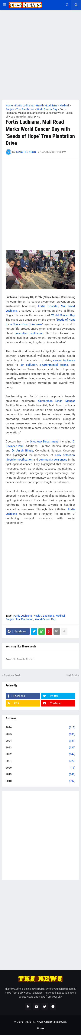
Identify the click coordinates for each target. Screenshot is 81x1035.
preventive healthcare (29, 333)
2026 (40, 727)
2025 (40, 734)
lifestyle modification (19, 459)
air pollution (29, 364)
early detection (65, 455)
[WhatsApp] (41, 631)
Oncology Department (44, 441)
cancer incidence (64, 360)
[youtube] (36, 1006)
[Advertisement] (40, 54)
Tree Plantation (24, 619)
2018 (40, 780)
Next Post (71, 675)
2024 (40, 740)
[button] (4, 5)
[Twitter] (34, 631)
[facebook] (53, 1006)
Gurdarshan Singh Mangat (56, 401)
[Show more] (64, 631)
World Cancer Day (63, 315)
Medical (60, 615)
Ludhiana (48, 615)
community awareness (53, 459)
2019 (40, 774)
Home (40, 1028)
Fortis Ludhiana (22, 615)
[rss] (28, 1006)
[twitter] (44, 1006)
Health (37, 615)
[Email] (56, 631)
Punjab (10, 619)
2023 (40, 747)
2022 (40, 754)
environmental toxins (54, 364)
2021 (40, 760)
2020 (40, 767)
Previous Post (12, 675)
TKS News (37, 1021)
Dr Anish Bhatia (22, 450)
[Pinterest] (49, 631)
